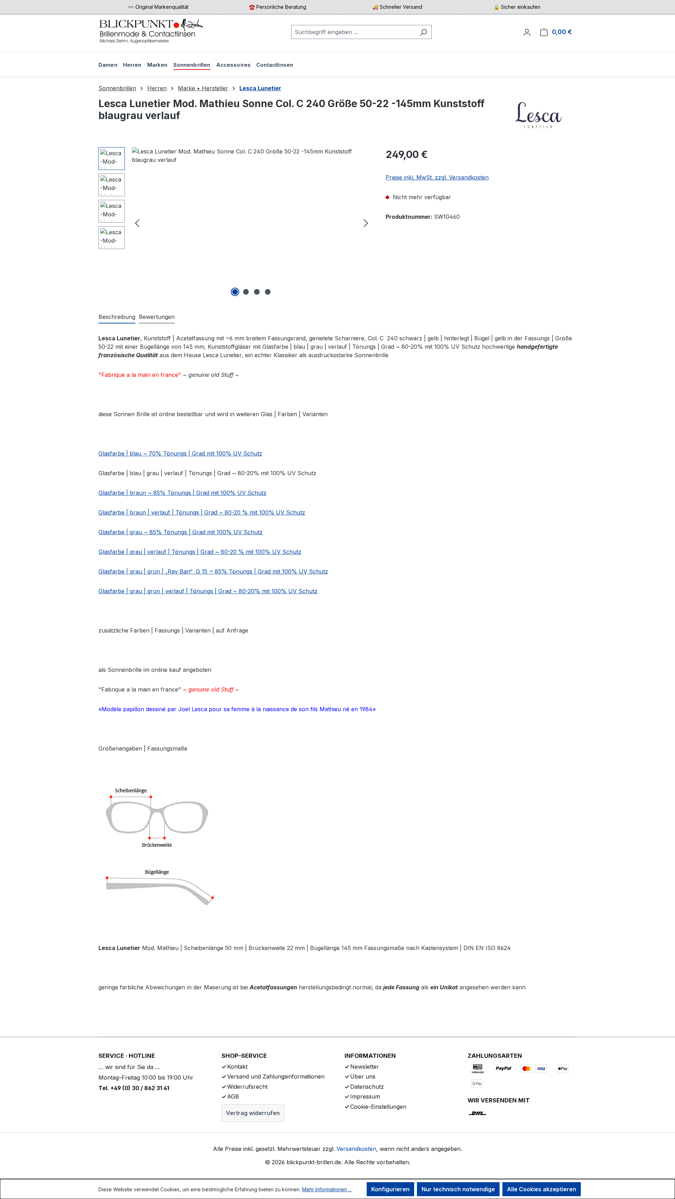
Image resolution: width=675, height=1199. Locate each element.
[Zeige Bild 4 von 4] (268, 292)
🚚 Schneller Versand (397, 7)
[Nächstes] (366, 222)
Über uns (362, 1076)
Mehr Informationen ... (327, 1189)
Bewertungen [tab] (157, 316)
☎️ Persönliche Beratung (277, 7)
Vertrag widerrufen (253, 1112)
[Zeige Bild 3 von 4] (257, 292)
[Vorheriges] (137, 222)
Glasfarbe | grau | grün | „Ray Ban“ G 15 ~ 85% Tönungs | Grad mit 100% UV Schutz (213, 571)
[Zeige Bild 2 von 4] (246, 292)
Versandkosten (356, 1148)
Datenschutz (367, 1086)
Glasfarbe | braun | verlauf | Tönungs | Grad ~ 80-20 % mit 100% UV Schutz (201, 512)
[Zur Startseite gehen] (151, 30)
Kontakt (237, 1066)
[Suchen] (423, 32)
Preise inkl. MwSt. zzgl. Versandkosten (437, 177)
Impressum (365, 1096)
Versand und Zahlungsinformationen (275, 1076)
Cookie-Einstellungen (378, 1106)
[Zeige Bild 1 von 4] (235, 292)
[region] (235, 222)
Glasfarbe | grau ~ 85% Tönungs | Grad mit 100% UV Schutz (180, 532)
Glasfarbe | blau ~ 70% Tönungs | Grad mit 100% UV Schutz (180, 453)
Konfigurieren (390, 1189)
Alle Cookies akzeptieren (541, 1189)
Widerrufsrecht (247, 1086)
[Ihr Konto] (527, 32)
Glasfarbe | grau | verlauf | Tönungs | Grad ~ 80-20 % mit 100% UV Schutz (199, 551)
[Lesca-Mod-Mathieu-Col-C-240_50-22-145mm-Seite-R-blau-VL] (251, 222)
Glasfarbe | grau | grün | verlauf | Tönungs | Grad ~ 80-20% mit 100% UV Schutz (207, 591)
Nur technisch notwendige (458, 1189)
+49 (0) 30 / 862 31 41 (139, 1088)
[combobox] (353, 32)
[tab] (116, 317)
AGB (233, 1096)
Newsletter (364, 1066)
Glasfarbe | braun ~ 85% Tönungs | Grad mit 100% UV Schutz (182, 492)
